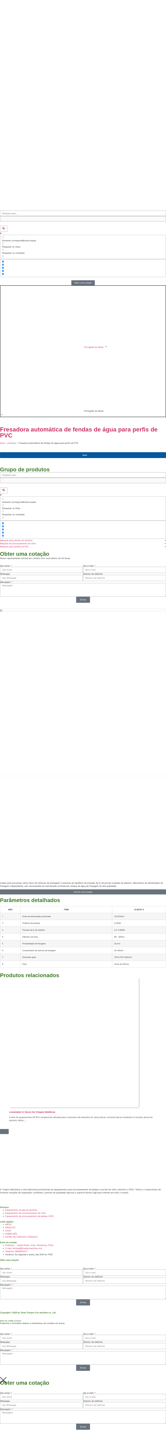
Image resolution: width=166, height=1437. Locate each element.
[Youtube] (10, 1199)
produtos (11, 443)
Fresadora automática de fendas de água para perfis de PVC (79, 432)
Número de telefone (93, 574)
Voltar (84, 455)
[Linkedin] (17, 1199)
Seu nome (5, 566)
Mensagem (5, 582)
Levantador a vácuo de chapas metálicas (32, 1112)
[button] (83, 381)
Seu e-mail (88, 566)
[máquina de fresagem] (83, 692)
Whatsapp (5, 574)
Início (2, 443)
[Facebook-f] (3, 1199)
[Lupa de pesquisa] (3, 490)
